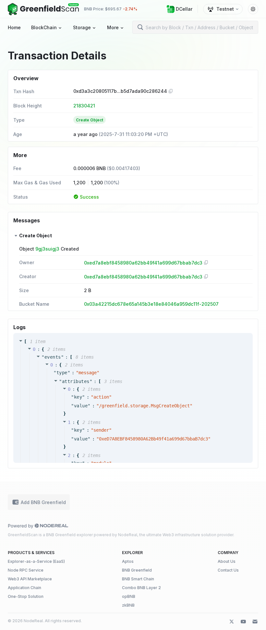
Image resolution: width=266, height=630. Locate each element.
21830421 (84, 105)
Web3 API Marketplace (30, 578)
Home (14, 27)
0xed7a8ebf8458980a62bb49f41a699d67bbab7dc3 (143, 263)
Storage (82, 27)
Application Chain (24, 587)
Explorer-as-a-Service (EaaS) (36, 561)
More (113, 27)
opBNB (128, 596)
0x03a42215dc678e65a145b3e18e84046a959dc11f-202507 (151, 304)
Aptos (128, 561)
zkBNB (128, 605)
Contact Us (228, 570)
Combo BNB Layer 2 (141, 587)
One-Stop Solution (25, 596)
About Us (227, 561)
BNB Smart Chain (138, 578)
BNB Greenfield (137, 570)
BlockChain (44, 27)
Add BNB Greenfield (43, 502)
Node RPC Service (25, 570)
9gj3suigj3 (47, 249)
